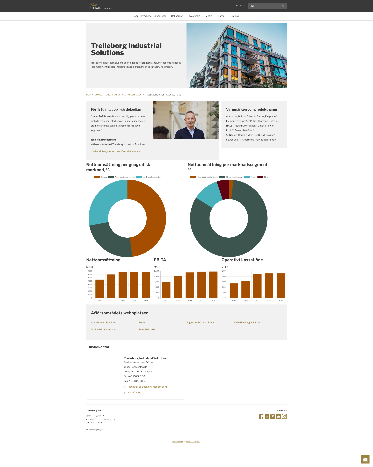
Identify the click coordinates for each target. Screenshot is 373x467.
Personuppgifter (193, 441)
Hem (88, 95)
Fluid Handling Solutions (247, 322)
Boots (142, 322)
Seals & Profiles (147, 329)
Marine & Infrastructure (103, 329)
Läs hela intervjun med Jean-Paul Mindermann (115, 151)
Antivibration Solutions (103, 322)
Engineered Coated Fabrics (201, 322)
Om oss (98, 95)
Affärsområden (132, 95)
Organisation (113, 95)
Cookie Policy (177, 441)
